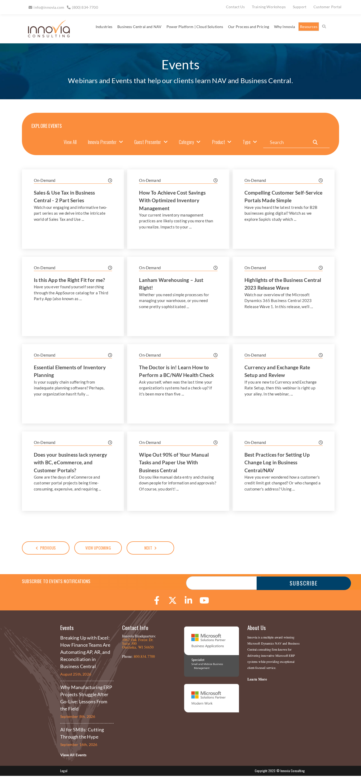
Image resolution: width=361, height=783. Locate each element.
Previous (48, 548)
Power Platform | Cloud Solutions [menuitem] (194, 26)
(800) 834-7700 (85, 7)
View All (70, 141)
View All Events (73, 755)
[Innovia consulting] (45, 35)
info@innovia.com (49, 7)
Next (148, 548)
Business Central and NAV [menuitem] (139, 26)
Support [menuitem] (299, 6)
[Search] (315, 142)
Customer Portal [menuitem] (327, 6)
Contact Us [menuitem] (235, 6)
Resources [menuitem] (308, 26)
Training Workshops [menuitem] (269, 6)
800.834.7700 (144, 656)
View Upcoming (98, 548)
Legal (63, 770)
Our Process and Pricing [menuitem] (248, 26)
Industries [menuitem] (104, 26)
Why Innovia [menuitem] (284, 26)
